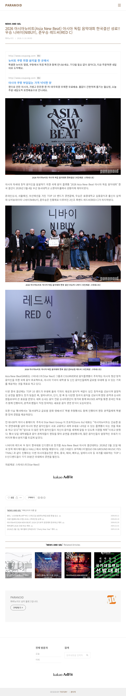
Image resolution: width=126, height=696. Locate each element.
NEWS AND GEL (14, 510)
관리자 (73, 691)
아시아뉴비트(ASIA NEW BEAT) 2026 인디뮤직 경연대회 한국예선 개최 (34, 522)
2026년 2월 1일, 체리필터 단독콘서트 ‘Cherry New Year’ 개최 (31, 529)
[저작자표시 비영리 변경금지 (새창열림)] (41, 497)
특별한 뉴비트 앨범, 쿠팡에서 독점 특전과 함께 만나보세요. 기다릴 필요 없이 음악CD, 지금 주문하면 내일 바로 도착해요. (62, 66)
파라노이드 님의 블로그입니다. (24, 601)
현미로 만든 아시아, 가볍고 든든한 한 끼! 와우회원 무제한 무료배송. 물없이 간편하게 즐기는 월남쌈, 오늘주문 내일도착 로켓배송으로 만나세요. (62, 88)
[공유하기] (17, 497)
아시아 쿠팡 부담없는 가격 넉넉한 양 (29, 82)
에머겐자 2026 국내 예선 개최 (18, 525)
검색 (87, 655)
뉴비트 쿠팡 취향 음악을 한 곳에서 (28, 60)
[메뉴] (119, 5)
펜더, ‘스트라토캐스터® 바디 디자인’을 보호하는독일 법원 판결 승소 (32, 515)
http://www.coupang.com (21, 55)
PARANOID (13, 5)
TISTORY (63, 691)
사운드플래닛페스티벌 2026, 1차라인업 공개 (24, 519)
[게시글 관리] (21, 497)
